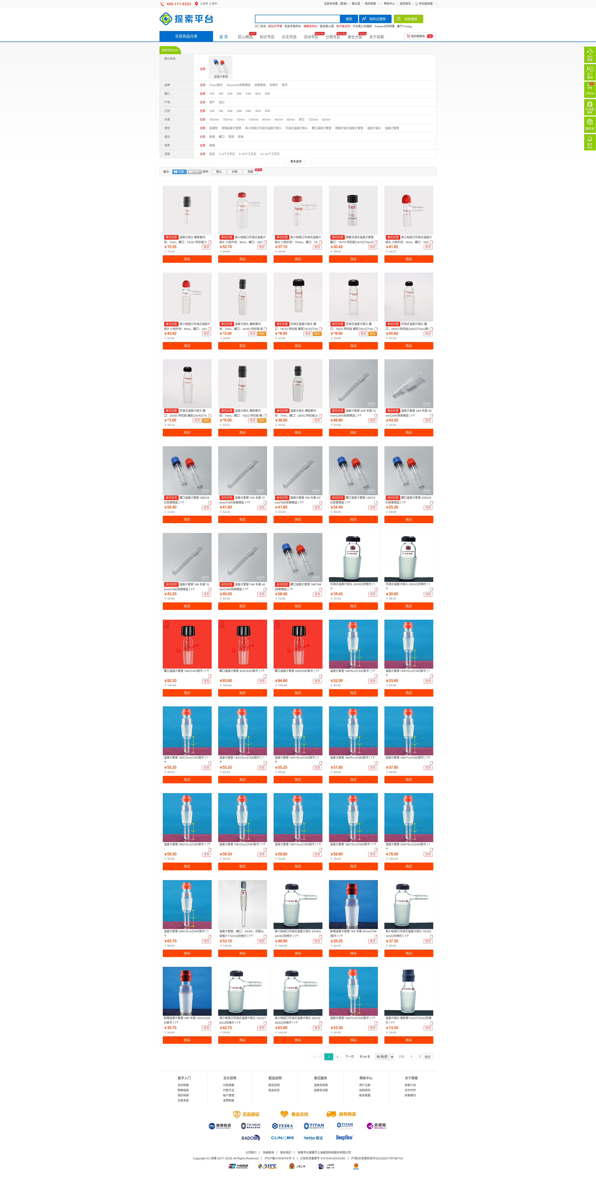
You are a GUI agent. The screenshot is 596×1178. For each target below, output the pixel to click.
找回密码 (364, 1090)
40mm (278, 119)
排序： (207, 171)
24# (230, 93)
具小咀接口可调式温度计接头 (263, 128)
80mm (266, 119)
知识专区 (267, 37)
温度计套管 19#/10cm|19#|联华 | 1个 (187, 844)
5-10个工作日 (247, 154)
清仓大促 (354, 37)
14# (211, 93)
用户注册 (364, 1085)
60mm (291, 119)
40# (258, 93)
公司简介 (251, 1152)
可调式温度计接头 (296, 128)
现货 (212, 154)
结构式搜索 (377, 19)
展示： (167, 171)
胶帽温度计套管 (231, 128)
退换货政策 (321, 1085)
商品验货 (274, 1090)
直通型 (213, 128)
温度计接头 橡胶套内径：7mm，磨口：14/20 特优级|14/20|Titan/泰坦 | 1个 (187, 242)
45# (267, 93)
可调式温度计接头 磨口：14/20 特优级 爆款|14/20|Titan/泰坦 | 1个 (298, 328)
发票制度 (228, 1100)
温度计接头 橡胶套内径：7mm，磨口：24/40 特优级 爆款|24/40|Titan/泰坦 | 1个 (241, 328)
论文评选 (289, 37)
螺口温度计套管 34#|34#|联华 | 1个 (186, 671)
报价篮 (356, 3)
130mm (253, 119)
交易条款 (183, 1100)
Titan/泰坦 (216, 85)
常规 (231, 136)
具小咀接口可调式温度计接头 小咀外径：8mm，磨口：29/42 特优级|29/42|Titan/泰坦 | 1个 (242, 242)
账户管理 (228, 1095)
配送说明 (274, 1085)
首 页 (223, 37)
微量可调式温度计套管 (349, 128)
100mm (214, 119)
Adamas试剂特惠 (384, 26)
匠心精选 (245, 37)
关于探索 (376, 37)
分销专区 (332, 37)
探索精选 (260, 85)
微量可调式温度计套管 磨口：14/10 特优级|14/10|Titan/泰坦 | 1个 (352, 242)
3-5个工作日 (227, 154)
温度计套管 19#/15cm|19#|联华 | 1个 (353, 844)
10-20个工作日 (270, 154)
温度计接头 (374, 128)
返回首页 (405, 3)
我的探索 (370, 3)
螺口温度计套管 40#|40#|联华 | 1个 (242, 671)
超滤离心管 (327, 26)
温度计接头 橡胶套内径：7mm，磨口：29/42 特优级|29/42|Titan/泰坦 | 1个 (297, 415)
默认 (219, 171)
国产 (212, 102)
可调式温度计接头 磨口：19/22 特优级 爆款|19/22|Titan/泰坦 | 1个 (352, 328)
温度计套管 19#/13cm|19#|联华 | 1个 (298, 844)
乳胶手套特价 (292, 26)
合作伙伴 (410, 1090)
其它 (302, 119)
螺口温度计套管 (321, 128)
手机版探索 (426, 3)
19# (220, 93)
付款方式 (228, 1090)
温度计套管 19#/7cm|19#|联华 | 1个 (408, 757)
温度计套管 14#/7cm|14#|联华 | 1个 (353, 1018)
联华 (285, 85)
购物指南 (183, 1090)
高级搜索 (410, 19)
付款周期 (228, 1085)
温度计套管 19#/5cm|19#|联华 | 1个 (352, 757)
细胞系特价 (311, 26)
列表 (196, 171)
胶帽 (212, 136)
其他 (241, 136)
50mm (326, 119)
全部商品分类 (186, 36)
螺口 (221, 136)
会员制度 (183, 1085)
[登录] (343, 3)
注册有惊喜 (331, 3)
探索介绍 (410, 1085)
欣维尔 (274, 85)
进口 (221, 102)
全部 (202, 69)
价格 (234, 171)
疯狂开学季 (275, 26)
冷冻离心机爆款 (362, 26)
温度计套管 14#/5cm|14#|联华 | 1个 (353, 671)
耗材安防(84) (170, 50)
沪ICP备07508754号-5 (280, 1158)
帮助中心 (389, 3)
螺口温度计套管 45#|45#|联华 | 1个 (297, 671)
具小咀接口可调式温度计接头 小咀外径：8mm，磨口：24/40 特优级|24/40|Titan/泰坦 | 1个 (187, 328)
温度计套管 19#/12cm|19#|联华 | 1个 (242, 844)
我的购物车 (418, 36)
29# (239, 93)
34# (248, 93)
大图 (181, 171)
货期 (250, 171)
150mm (228, 119)
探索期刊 (410, 1095)
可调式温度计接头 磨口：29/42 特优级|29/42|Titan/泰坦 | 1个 (408, 328)
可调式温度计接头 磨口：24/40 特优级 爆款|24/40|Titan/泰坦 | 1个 (186, 415)
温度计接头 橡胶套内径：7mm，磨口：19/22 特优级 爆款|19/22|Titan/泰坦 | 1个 (242, 415)
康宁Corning (404, 26)
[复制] (209, 242)
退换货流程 (321, 1090)
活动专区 (311, 37)
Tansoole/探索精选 (239, 85)
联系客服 (364, 1095)
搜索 (349, 19)
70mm (241, 119)
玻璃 (212, 145)
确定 (428, 1057)
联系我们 (285, 1152)
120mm (313, 119)
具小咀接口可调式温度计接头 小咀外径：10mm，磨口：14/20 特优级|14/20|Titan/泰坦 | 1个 (298, 242)
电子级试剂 (343, 26)
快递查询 (268, 1152)
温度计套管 (392, 128)
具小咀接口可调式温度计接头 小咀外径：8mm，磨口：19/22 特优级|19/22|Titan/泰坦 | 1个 (409, 242)
